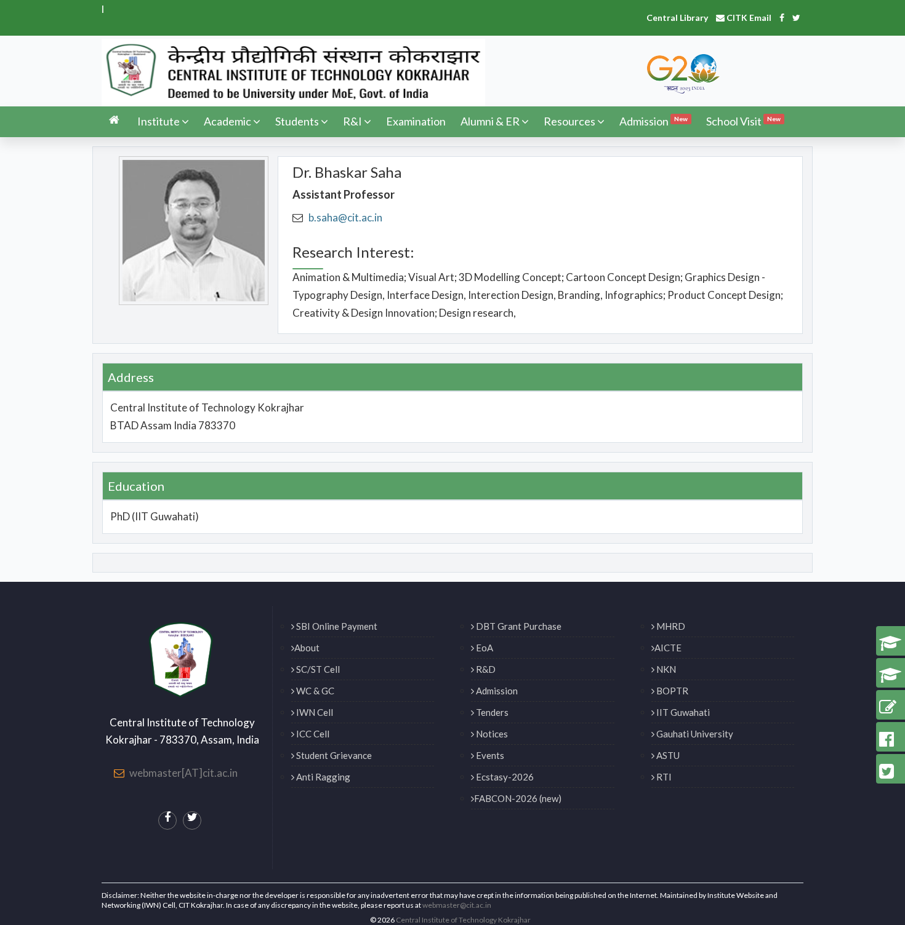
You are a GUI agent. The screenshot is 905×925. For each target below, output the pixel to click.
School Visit (743, 121)
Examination (416, 121)
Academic (227, 121)
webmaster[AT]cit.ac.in (183, 772)
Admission (653, 121)
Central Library (677, 17)
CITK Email (748, 17)
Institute (158, 121)
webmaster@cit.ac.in (456, 905)
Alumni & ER (490, 121)
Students (297, 121)
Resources (569, 121)
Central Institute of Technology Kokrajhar (463, 919)
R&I (352, 121)
